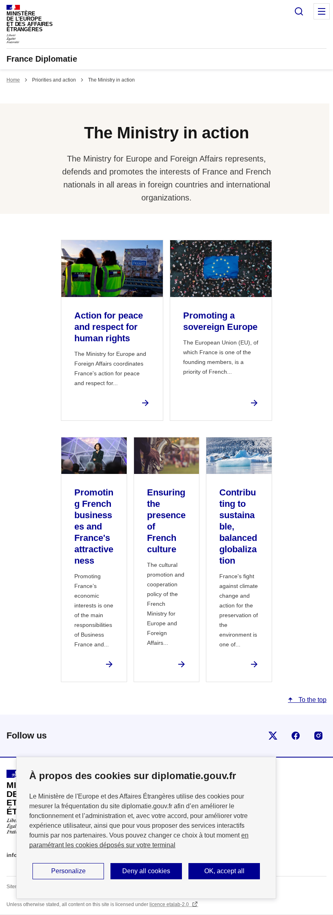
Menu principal (322, 11)
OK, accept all (224, 871)
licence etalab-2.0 (169, 904)
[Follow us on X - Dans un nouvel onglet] (273, 736)
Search (299, 11)
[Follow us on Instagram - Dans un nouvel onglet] (318, 736)
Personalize (68, 871)
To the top (312, 699)
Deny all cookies (146, 871)
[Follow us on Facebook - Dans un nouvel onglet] (296, 736)
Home (13, 80)
